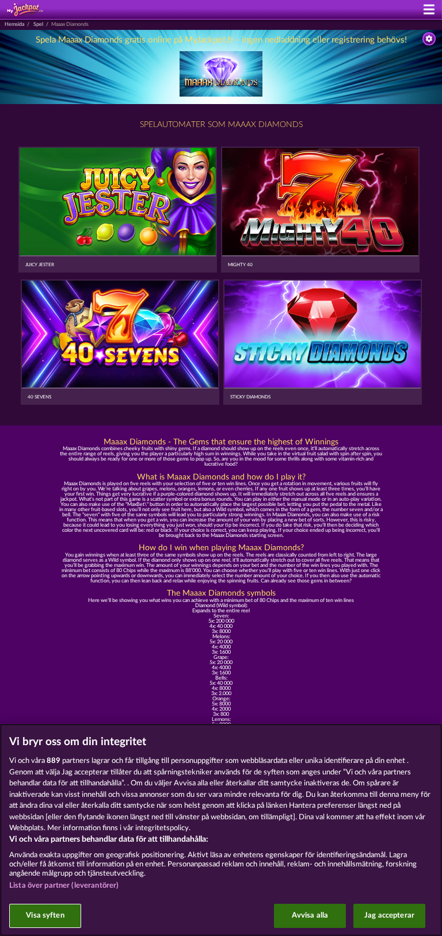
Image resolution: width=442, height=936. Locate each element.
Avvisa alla (310, 915)
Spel (38, 24)
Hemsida (14, 24)
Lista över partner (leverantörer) (64, 885)
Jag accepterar (389, 915)
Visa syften (45, 915)
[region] (221, 830)
